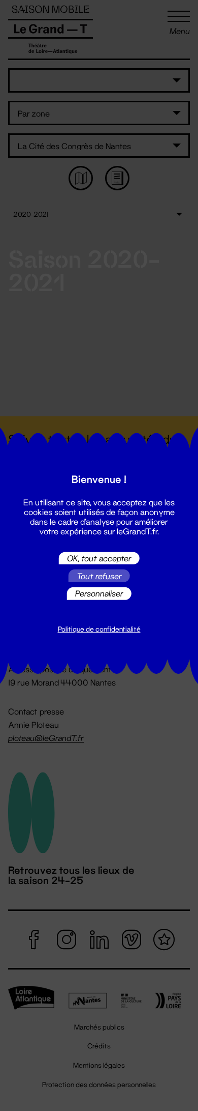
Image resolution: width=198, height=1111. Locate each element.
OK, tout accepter (99, 558)
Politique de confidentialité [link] (99, 629)
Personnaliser (99, 593)
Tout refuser (99, 576)
